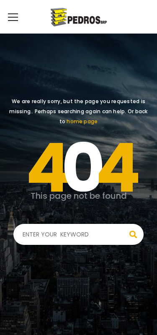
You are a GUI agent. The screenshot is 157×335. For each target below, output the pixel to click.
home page (82, 121)
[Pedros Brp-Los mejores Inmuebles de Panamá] (78, 17)
